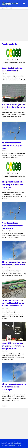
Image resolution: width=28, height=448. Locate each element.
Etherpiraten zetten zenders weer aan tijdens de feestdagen (14, 387)
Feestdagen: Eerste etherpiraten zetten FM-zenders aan (12, 226)
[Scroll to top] (25, 445)
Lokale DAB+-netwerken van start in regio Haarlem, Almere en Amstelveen (13, 303)
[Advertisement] (14, 25)
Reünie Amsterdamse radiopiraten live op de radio (12, 145)
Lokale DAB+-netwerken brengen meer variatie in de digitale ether (13, 346)
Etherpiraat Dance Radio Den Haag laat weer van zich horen (12, 185)
